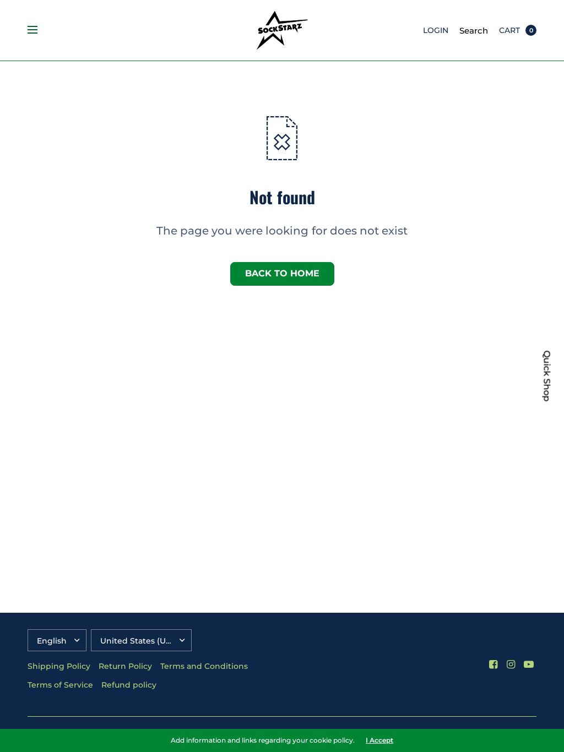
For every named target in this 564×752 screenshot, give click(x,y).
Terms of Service (60, 685)
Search (473, 30)
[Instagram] (511, 664)
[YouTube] (529, 664)
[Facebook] (493, 664)
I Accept (379, 740)
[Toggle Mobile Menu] (40, 30)
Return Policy (125, 666)
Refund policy (128, 685)
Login (435, 30)
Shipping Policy (59, 666)
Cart (509, 30)
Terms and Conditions (204, 666)
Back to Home (282, 273)
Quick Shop (547, 376)
